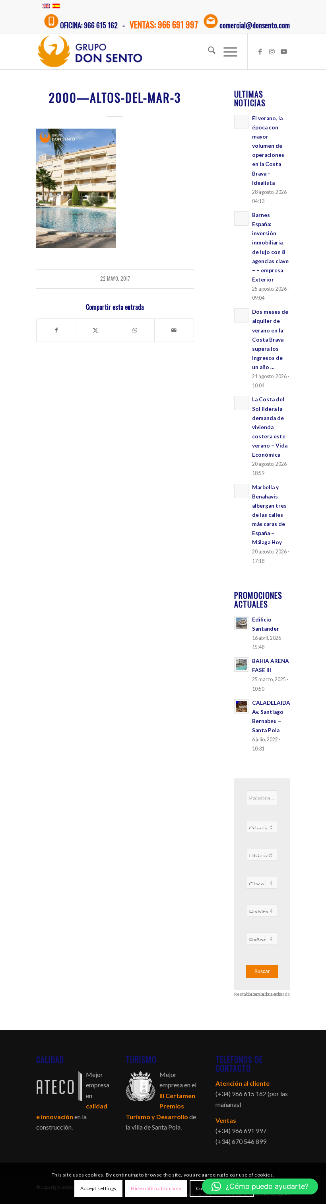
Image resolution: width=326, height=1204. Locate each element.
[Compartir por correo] (174, 330)
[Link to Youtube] (284, 51)
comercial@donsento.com (254, 25)
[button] (260, 1186)
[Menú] (226, 51)
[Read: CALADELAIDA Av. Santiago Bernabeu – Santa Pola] (241, 706)
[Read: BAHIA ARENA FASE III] (241, 664)
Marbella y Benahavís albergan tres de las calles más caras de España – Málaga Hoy (269, 515)
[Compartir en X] (95, 330)
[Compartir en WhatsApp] (134, 330)
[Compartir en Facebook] (56, 330)
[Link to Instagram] (272, 51)
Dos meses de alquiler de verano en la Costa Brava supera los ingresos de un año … (270, 339)
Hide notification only (156, 1188)
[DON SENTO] (90, 51)
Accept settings (98, 1188)
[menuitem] (207, 51)
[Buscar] (207, 51)
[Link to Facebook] (260, 51)
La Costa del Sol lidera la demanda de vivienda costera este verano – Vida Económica (269, 427)
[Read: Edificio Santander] (241, 623)
